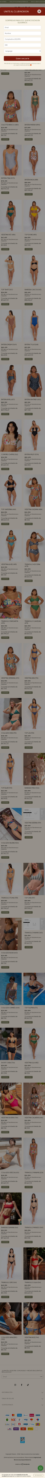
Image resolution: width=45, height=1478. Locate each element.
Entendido (38, 1475)
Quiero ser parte (22, 58)
